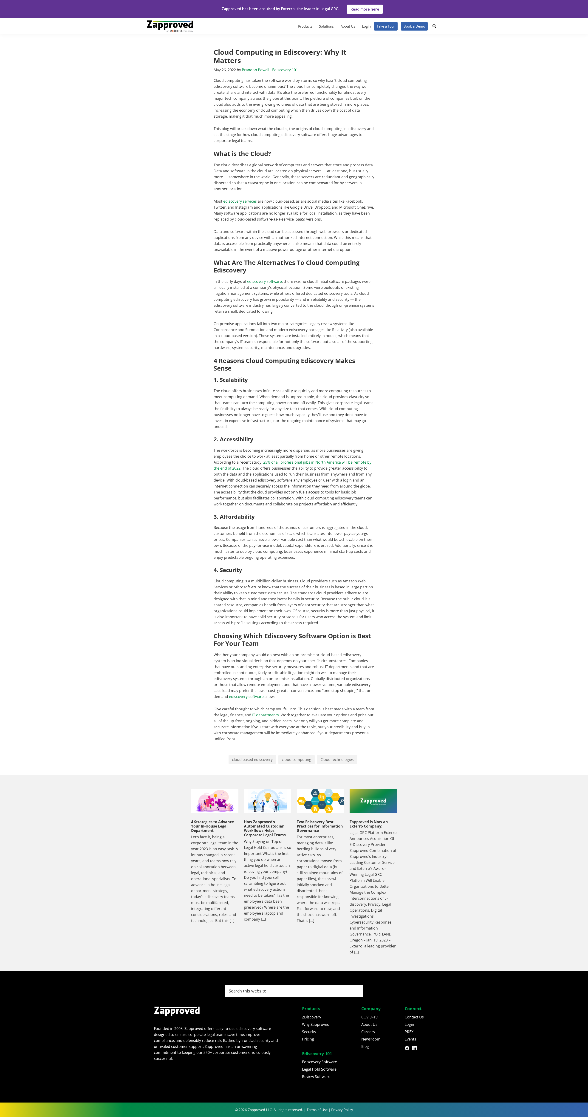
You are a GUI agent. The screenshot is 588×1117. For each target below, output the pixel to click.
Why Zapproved (315, 1024)
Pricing (308, 1039)
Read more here (365, 9)
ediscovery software (264, 281)
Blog (365, 1046)
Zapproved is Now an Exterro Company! (369, 824)
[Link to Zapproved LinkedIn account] (415, 1048)
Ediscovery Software (319, 1061)
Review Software (316, 1076)
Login (409, 1024)
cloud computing (296, 759)
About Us (369, 1024)
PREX (409, 1031)
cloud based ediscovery (252, 759)
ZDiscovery (311, 1017)
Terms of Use (317, 1109)
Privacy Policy (342, 1109)
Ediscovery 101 (285, 69)
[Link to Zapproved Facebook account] (408, 1048)
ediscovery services (240, 201)
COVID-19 (369, 1017)
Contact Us (414, 1017)
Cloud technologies (337, 759)
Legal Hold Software (319, 1069)
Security (309, 1031)
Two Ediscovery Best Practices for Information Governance (320, 826)
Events (410, 1039)
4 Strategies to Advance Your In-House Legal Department (212, 826)
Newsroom (370, 1039)
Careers (368, 1031)
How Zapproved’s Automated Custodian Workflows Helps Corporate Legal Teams (265, 828)
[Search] (434, 26)
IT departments (265, 714)
